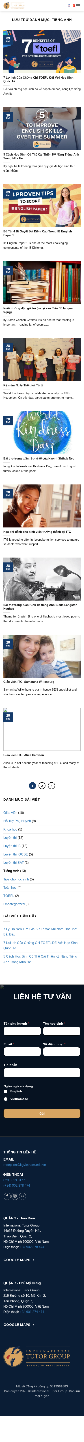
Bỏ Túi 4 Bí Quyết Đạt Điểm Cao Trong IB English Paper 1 (37, 233)
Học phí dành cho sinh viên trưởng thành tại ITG (37, 531)
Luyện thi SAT (13, 862)
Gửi (42, 1113)
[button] (78, 5)
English (16, 1091)
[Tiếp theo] (51, 785)
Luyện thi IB (12, 846)
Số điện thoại (54, 1044)
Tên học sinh (54, 1023)
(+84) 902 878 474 (16, 1185)
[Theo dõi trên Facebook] (7, 1196)
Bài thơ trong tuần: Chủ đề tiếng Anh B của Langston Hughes (40, 606)
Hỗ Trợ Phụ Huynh (17, 821)
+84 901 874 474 (32, 1312)
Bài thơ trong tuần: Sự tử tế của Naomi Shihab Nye (38, 458)
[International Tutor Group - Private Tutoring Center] (34, 5)
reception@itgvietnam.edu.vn (24, 1165)
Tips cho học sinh (16, 879)
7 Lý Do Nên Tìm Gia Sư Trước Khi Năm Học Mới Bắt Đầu (40, 931)
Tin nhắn (10, 1065)
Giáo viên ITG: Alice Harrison (23, 755)
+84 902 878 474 (32, 1247)
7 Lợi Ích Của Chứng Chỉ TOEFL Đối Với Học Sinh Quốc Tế (38, 79)
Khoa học (10, 829)
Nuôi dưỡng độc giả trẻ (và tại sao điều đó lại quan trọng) (38, 310)
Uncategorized (14, 904)
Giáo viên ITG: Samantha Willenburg (28, 681)
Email (9, 1044)
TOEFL (8, 896)
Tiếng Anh (11, 871)
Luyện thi (10, 837)
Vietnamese (19, 1099)
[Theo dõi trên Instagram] (14, 1196)
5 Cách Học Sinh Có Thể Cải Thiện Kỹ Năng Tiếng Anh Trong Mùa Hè (41, 156)
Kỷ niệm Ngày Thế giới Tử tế (23, 385)
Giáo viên (10, 812)
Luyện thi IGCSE (15, 854)
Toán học (10, 887)
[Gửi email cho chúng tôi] (22, 1196)
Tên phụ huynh (16, 1023)
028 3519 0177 (14, 1180)
